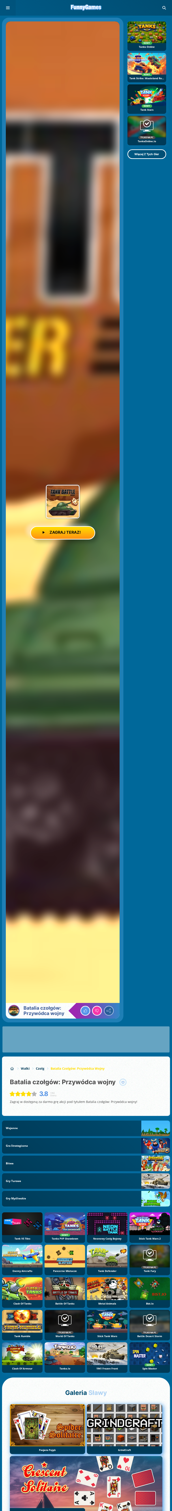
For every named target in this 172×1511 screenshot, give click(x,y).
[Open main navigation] (8, 8)
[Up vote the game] (85, 1011)
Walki (25, 1068)
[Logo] (86, 8)
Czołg (40, 1068)
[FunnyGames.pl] (12, 1068)
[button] (164, 8)
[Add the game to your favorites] (123, 1082)
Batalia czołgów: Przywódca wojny (78, 1068)
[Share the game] (109, 1011)
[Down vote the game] (97, 1011)
